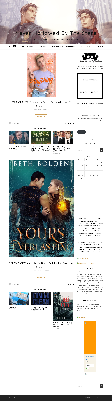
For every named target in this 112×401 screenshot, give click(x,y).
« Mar (78, 179)
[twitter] (98, 46)
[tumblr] (100, 46)
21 (90, 172)
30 (97, 175)
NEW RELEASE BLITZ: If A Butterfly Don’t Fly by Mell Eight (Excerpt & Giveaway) (40, 148)
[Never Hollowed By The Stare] (14, 46)
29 (93, 175)
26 (82, 175)
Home (22, 46)
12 (82, 169)
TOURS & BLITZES (57, 46)
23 (97, 172)
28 (90, 175)
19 (82, 172)
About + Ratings (71, 46)
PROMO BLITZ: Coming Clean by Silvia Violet (39, 308)
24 (101, 172)
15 (93, 169)
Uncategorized (41, 99)
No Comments (45, 109)
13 (86, 169)
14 (90, 169)
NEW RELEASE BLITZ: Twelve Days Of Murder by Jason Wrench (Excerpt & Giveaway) (63, 149)
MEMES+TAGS (43, 46)
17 (101, 169)
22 (93, 172)
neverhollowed (16, 123)
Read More (41, 116)
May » (83, 179)
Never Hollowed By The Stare (56, 33)
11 (79, 169)
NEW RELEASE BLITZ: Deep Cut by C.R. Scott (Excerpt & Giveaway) (63, 324)
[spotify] (102, 46)
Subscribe (81, 132)
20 (86, 172)
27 (86, 175)
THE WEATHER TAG (15, 307)
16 (97, 169)
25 (79, 175)
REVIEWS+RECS (31, 46)
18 (79, 172)
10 (101, 165)
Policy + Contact (86, 46)
